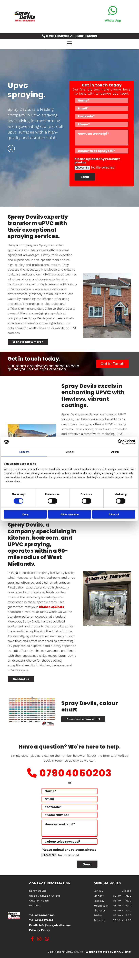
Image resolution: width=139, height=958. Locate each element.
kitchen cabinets (51, 607)
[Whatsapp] (112, 11)
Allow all (114, 514)
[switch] (52, 501)
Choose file (82, 167)
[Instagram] (39, 939)
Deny (25, 514)
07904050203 (75, 773)
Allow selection (70, 514)
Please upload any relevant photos (97, 160)
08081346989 (85, 36)
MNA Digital (108, 951)
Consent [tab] (24, 451)
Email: (50, 925)
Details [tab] (69, 451)
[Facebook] (32, 939)
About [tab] (115, 451)
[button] (28, 342)
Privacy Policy (39, 930)
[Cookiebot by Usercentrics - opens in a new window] (120, 441)
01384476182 (44, 920)
